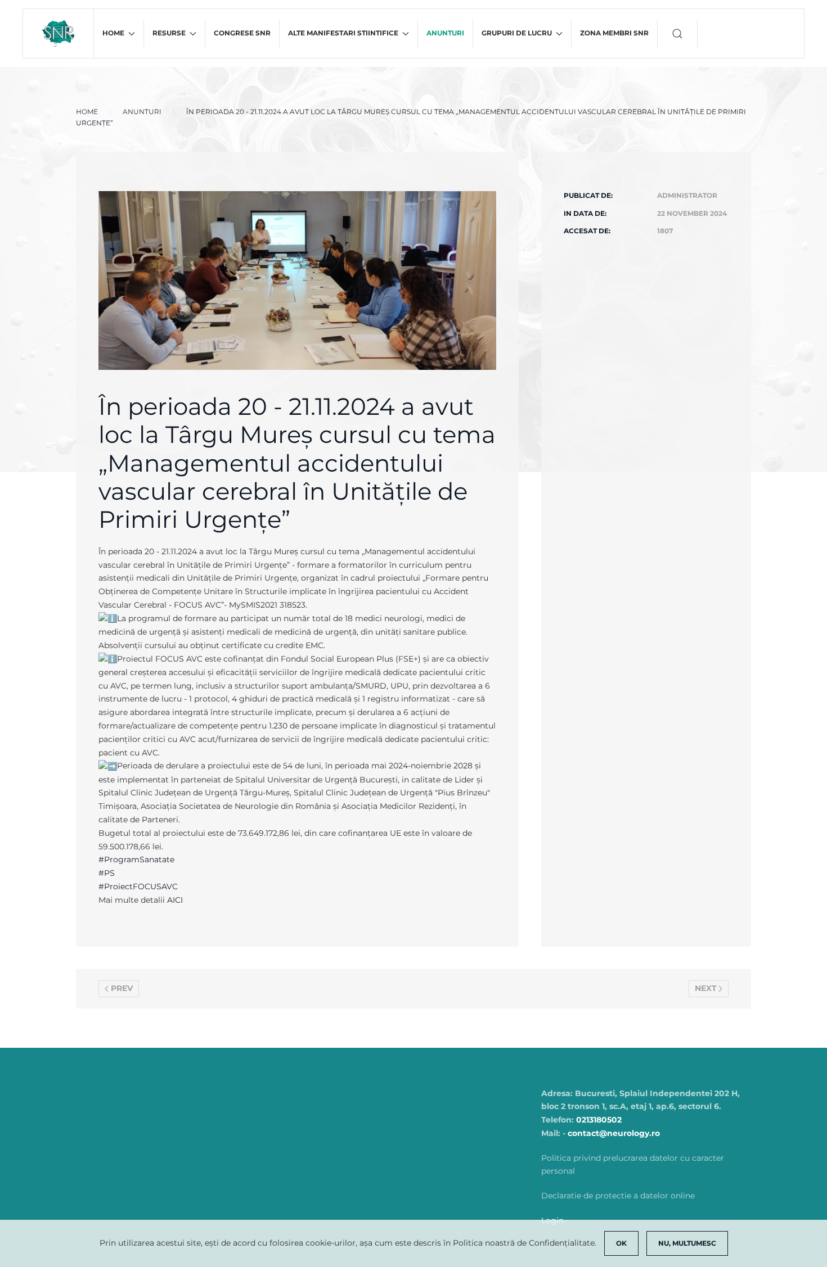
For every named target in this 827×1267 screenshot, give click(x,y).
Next (706, 988)
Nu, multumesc (687, 1243)
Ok (621, 1243)
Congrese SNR (242, 33)
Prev (122, 988)
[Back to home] (58, 33)
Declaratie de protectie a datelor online (618, 1196)
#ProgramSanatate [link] (136, 859)
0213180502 (599, 1120)
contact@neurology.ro (614, 1133)
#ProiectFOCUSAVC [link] (138, 886)
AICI (175, 900)
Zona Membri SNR (614, 33)
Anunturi (445, 33)
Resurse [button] (169, 33)
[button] (678, 34)
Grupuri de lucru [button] (517, 33)
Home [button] (113, 33)
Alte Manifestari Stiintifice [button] (343, 33)
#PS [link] (106, 873)
